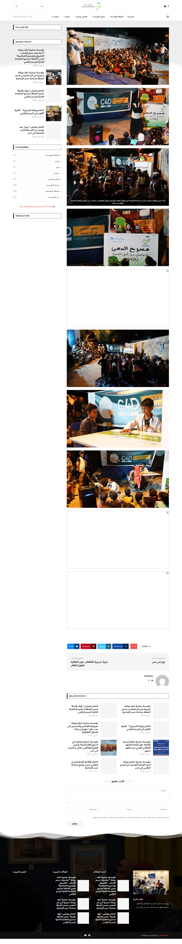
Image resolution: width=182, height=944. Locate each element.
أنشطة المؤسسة (117, 17)
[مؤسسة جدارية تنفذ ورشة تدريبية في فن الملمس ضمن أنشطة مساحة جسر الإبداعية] (161, 711)
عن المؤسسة (36, 197)
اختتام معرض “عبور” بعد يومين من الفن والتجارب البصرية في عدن (31, 130)
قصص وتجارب (81, 17)
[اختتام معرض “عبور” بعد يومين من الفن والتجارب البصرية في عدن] (53, 131)
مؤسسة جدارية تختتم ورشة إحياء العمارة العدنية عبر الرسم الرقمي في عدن (135, 764)
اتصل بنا (55, 17)
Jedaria (148, 676)
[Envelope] (85, 935)
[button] (15, 854)
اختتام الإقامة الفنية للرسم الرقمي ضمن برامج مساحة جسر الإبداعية (84, 764)
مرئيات (67, 17)
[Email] (165, 6)
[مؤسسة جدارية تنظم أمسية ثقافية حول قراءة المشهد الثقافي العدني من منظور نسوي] (161, 748)
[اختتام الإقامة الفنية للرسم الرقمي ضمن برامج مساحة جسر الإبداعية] (108, 766)
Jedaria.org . (164, 935)
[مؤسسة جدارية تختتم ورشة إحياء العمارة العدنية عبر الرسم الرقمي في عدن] (161, 766)
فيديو (36, 161)
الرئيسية (131, 17)
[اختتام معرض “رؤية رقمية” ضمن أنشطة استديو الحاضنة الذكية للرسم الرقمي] (108, 711)
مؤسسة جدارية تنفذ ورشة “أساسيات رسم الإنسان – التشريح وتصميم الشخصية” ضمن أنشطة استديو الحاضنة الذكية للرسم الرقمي (29, 55)
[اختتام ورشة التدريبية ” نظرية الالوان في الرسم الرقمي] (161, 729)
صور (36, 167)
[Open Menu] (168, 16)
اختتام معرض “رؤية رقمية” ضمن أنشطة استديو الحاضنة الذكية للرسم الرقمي (83, 709)
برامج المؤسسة (99, 17)
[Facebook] (168, 6)
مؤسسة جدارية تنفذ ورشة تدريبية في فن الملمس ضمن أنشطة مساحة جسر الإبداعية (136, 709)
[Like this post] (133, 646)
